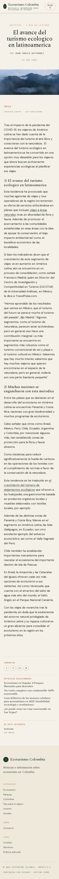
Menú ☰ (50, 6)
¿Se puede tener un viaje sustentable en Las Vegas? (27, 710)
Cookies (7, 842)
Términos (8, 847)
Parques (7, 794)
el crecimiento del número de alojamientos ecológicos (27, 485)
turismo (7, 808)
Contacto (8, 828)
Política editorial (11, 852)
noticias (8, 728)
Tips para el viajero (13, 804)
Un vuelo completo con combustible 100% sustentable (29, 692)
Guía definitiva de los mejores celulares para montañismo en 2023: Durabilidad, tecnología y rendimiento (27, 701)
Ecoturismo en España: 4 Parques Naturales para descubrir (24, 684)
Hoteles (7, 813)
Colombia (8, 799)
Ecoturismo (9, 789)
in (20, 668)
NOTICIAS (15, 25)
